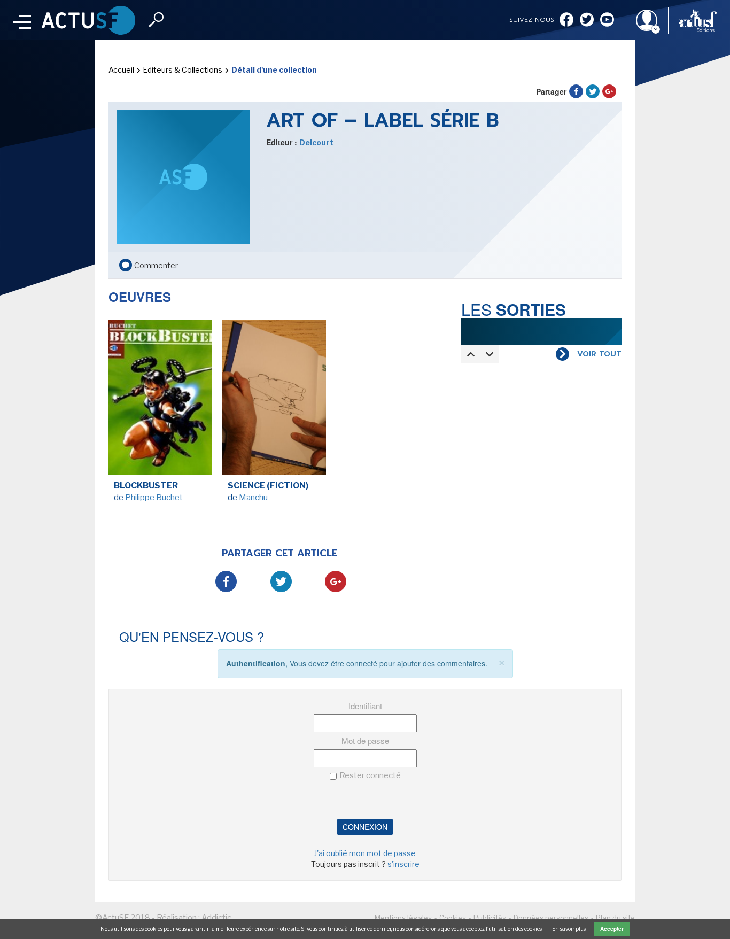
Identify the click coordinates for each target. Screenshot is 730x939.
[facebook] (566, 20)
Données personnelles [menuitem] (551, 917)
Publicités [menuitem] (489, 917)
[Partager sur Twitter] (593, 91)
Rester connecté (370, 775)
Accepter (612, 929)
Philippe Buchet (154, 497)
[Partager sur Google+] (609, 91)
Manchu (253, 497)
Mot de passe (365, 740)
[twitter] (587, 20)
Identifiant (365, 705)
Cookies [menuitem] (452, 917)
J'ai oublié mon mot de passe (365, 853)
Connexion (365, 826)
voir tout (599, 354)
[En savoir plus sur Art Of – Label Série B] (183, 176)
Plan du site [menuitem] (615, 917)
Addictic (216, 917)
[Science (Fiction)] (273, 400)
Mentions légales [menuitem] (403, 917)
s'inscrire (403, 863)
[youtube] (607, 20)
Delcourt (316, 142)
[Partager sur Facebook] (576, 91)
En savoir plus (569, 929)
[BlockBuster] (160, 400)
